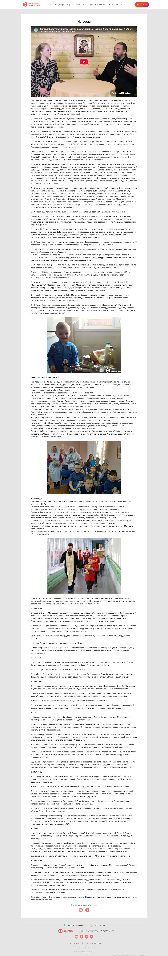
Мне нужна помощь (75, 925)
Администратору (93, 943)
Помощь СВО (101, 5)
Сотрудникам (73, 943)
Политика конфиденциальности (84, 947)
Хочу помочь (142, 4)
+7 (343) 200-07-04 (106, 931)
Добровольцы (65, 5)
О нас (52, 5)
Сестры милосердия (84, 5)
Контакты (113, 5)
